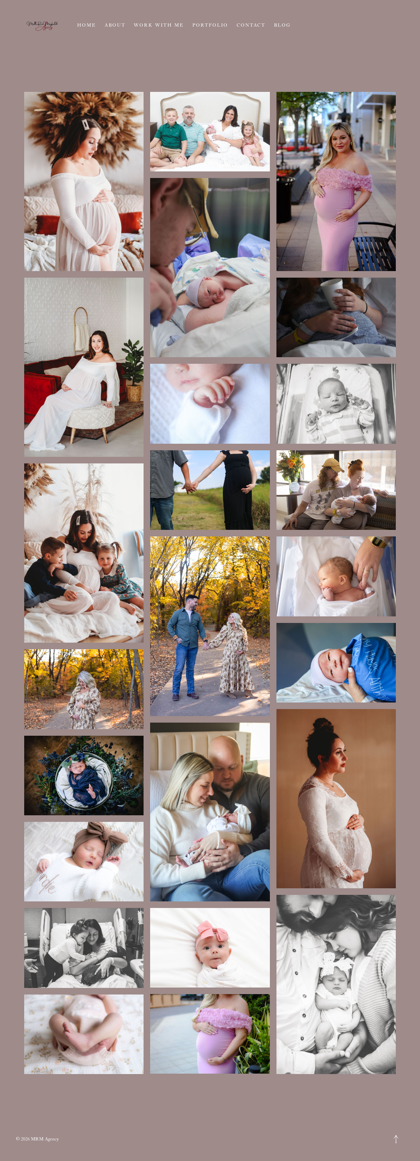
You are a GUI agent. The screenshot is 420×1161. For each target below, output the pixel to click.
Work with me (159, 25)
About (115, 25)
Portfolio (210, 25)
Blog (282, 25)
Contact (251, 25)
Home (86, 25)
